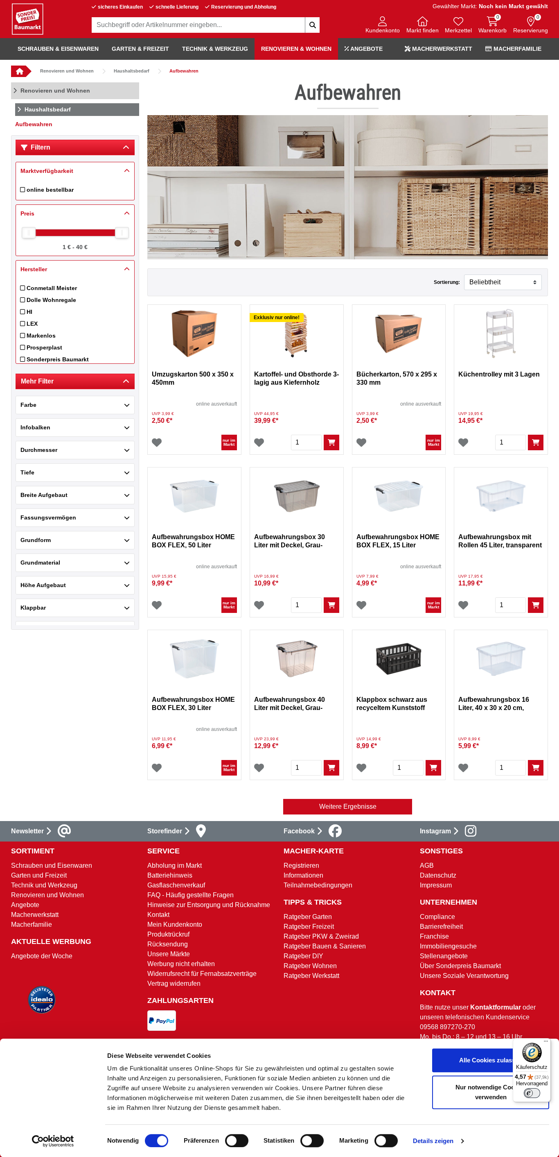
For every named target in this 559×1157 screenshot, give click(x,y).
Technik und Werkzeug (44, 885)
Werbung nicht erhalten (181, 963)
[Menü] (546, 1043)
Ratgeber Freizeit (309, 926)
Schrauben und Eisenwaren (51, 865)
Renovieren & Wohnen (296, 48)
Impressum (436, 885)
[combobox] (206, 25)
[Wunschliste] (157, 442)
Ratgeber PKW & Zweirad (321, 936)
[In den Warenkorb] (331, 442)
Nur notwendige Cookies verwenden (490, 1092)
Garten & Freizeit (140, 48)
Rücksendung (167, 944)
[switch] (236, 1140)
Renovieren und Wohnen (67, 70)
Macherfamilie (516, 48)
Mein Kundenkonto (174, 924)
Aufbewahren (183, 70)
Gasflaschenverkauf (176, 885)
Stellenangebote (444, 956)
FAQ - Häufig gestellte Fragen (190, 895)
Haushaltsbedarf (131, 70)
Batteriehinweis (169, 875)
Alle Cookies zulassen (490, 1060)
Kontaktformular (495, 1007)
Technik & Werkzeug (215, 48)
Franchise (434, 936)
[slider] (29, 232)
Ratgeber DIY (303, 956)
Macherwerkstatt (441, 48)
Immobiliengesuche (448, 946)
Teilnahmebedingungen (318, 885)
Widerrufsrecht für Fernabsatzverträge (202, 973)
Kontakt (158, 914)
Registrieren (301, 865)
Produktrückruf (168, 934)
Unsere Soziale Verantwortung (464, 975)
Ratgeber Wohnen (310, 965)
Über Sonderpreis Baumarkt (460, 965)
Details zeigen (433, 1140)
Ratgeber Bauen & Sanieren (325, 946)
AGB (427, 865)
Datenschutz (438, 875)
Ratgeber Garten (308, 916)
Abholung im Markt (174, 865)
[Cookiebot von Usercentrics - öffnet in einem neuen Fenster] (53, 1141)
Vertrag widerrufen (174, 983)
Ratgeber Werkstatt (311, 975)
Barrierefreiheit (441, 926)
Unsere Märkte (168, 954)
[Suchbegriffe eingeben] (312, 25)
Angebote (366, 48)
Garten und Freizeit (39, 875)
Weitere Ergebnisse (347, 806)
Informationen (303, 875)
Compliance (437, 916)
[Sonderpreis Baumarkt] (27, 18)
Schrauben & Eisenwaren (58, 48)
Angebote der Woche (41, 956)
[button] (382, 25)
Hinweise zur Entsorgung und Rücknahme (208, 904)
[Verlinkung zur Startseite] (18, 71)
